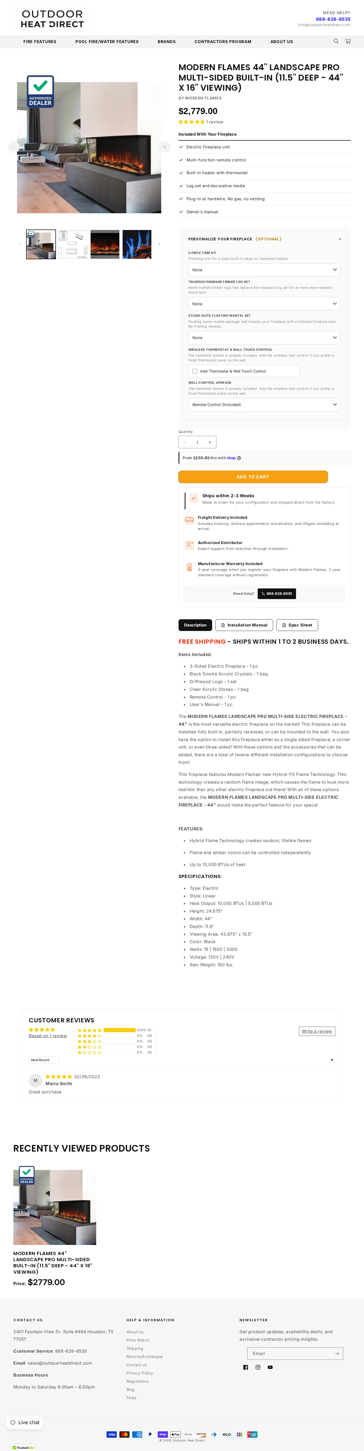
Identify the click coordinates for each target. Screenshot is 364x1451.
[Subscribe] (337, 1353)
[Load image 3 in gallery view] (105, 244)
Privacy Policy (140, 1373)
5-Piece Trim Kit (202, 253)
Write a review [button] (317, 1031)
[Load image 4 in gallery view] (137, 244)
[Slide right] (165, 147)
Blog (131, 1389)
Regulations (138, 1381)
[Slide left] (14, 147)
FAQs (131, 1397)
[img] (59, 1076)
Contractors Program (223, 41)
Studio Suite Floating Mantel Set (219, 315)
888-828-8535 (333, 19)
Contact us (137, 1364)
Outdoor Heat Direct (189, 1440)
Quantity (186, 431)
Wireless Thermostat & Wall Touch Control (230, 350)
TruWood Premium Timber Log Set (219, 282)
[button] (336, 41)
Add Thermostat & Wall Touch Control (233, 371)
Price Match (138, 1340)
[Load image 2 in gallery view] (73, 244)
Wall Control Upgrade (210, 382)
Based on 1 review (48, 1035)
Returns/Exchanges (145, 1356)
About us (135, 1331)
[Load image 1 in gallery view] (41, 244)
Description (195, 625)
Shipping (135, 1348)
